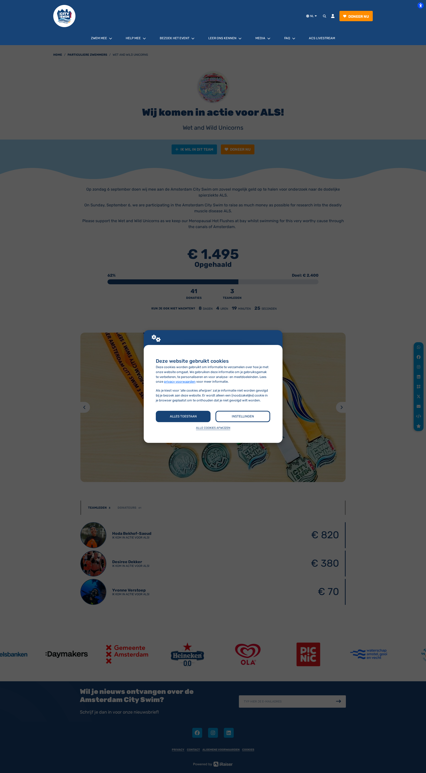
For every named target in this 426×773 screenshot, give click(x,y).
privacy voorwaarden (179, 381)
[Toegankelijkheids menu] (421, 5)
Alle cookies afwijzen (213, 428)
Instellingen (243, 416)
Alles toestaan (183, 416)
